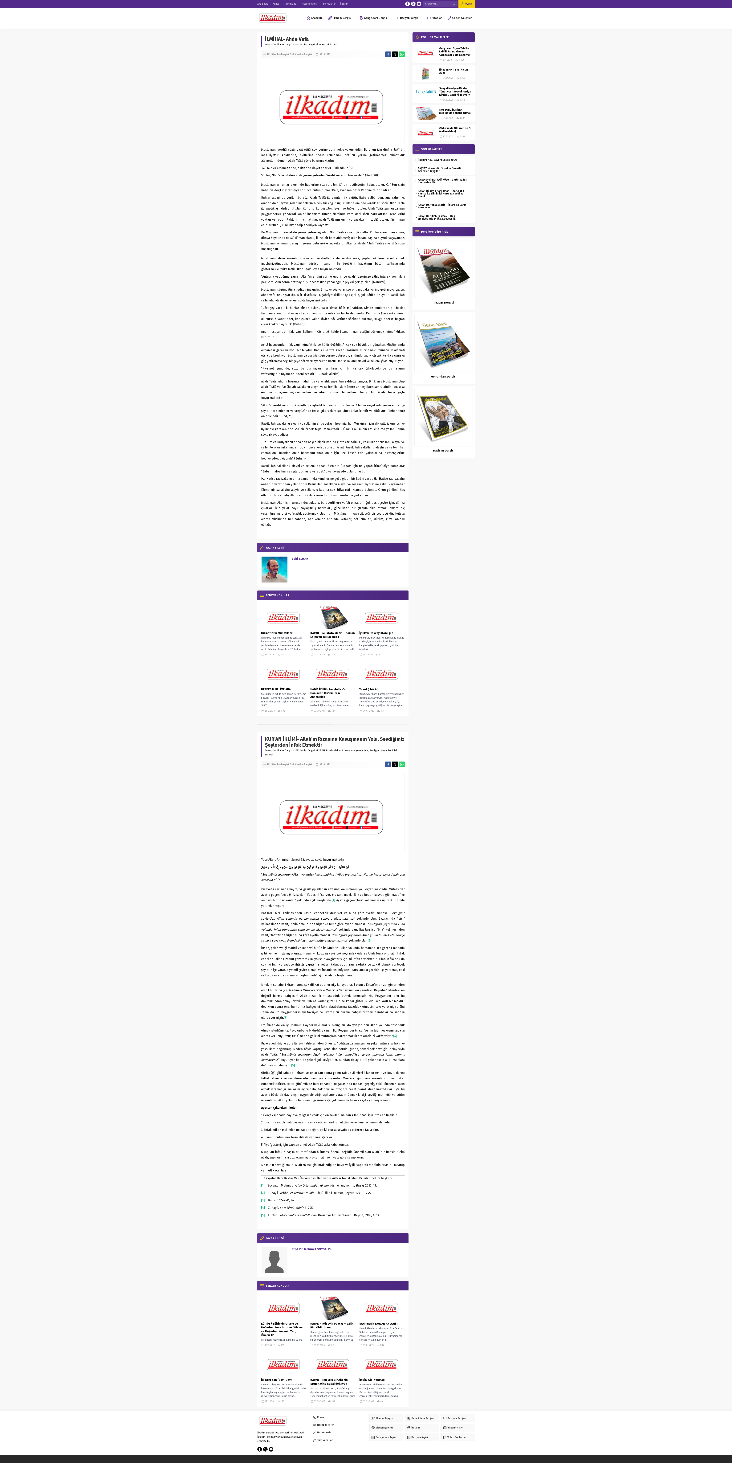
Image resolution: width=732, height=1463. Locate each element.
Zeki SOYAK (300, 559)
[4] (395, 1036)
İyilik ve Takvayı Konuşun (376, 633)
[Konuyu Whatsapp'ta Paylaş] (402, 54)
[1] (333, 900)
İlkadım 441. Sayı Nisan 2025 (453, 71)
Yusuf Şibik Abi (369, 689)
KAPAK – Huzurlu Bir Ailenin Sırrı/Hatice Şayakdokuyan (329, 1381)
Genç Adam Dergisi (443, 376)
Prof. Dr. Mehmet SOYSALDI (311, 1249)
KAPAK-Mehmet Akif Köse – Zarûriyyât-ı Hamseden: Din (442, 181)
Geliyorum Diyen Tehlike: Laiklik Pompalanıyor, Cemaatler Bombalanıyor (454, 51)
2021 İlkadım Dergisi (305, 44)
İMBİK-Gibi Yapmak (371, 1380)
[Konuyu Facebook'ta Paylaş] (388, 54)
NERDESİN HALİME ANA (276, 689)
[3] (285, 1018)
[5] (293, 1065)
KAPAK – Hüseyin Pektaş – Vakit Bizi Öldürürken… (331, 1325)
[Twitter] (413, 4)
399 (292, 54)
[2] (369, 940)
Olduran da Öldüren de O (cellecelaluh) (455, 130)
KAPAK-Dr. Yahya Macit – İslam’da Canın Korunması (442, 206)
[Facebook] (407, 4)
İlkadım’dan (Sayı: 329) (276, 1380)
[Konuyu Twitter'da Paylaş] (395, 54)
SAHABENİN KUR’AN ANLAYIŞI (378, 1323)
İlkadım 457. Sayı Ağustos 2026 (437, 159)
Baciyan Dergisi (443, 450)
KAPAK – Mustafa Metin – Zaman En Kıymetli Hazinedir (332, 635)
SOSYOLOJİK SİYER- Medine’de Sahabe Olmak (455, 111)
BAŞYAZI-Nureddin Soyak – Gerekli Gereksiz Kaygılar (439, 170)
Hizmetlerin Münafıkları (277, 633)
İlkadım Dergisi (284, 44)
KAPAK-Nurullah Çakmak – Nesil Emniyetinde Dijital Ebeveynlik (437, 217)
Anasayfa (270, 44)
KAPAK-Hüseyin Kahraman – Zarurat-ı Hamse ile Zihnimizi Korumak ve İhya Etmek (441, 193)
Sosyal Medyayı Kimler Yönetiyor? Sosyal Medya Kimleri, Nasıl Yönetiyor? (455, 91)
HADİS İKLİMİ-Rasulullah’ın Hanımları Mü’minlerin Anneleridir (328, 693)
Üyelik (468, 3)
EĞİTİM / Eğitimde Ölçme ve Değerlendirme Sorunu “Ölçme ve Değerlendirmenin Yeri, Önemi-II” (282, 1329)
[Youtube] (419, 4)
